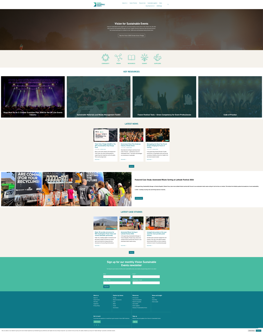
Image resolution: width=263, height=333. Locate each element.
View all (131, 166)
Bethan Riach (103, 149)
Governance (115, 307)
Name (104, 274)
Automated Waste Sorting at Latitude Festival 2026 (129, 233)
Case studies (135, 303)
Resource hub (142, 3)
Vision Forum (96, 299)
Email (134, 274)
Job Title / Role (106, 280)
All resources (135, 297)
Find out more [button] (139, 198)
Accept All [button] (258, 330)
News (160, 3)
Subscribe (106, 286)
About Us (124, 3)
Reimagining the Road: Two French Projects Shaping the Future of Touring (157, 145)
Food (114, 301)
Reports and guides (137, 301)
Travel (167, 140)
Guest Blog (154, 299)
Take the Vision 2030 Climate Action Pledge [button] (131, 35)
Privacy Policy (96, 305)
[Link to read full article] (33, 97)
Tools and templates (137, 299)
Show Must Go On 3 (150, 6)
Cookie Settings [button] (251, 330)
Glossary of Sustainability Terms (140, 307)
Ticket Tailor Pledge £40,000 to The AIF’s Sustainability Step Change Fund (105, 145)
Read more (98, 159)
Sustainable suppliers (152, 3)
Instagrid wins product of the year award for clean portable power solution (157, 233)
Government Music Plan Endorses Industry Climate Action (131, 145)
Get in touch (97, 321)
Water (114, 303)
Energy (114, 297)
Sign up (135, 321)
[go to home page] (99, 4)
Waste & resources (117, 299)
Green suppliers (136, 305)
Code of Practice (133, 3)
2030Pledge (159, 6)
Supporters (95, 303)
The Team (95, 301)
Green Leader (155, 301)
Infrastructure (109, 228)
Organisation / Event (137, 280)
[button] (94, 325)
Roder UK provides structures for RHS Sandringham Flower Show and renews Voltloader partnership (105, 233)
